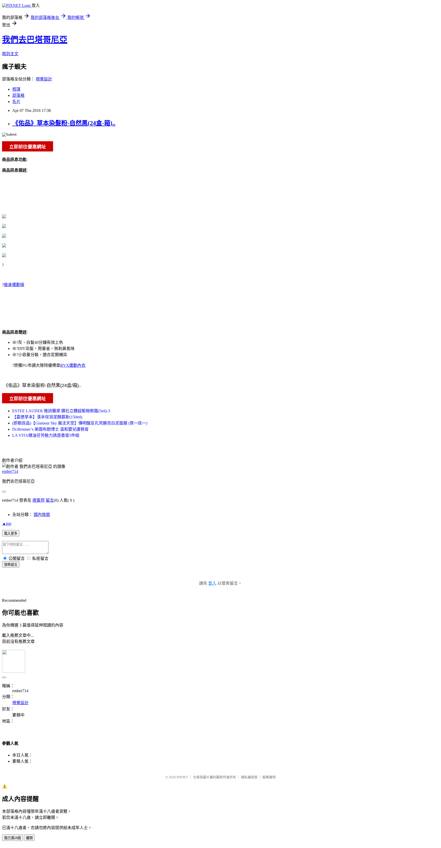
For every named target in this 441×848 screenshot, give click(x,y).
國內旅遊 (42, 514)
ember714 (10, 471)
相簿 (16, 89)
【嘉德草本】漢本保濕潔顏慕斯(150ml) (47, 417)
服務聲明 (269, 777)
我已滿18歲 (12, 838)
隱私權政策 (249, 777)
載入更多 (10, 533)
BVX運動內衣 (72, 365)
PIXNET (182, 777)
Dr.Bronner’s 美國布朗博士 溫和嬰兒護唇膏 (50, 429)
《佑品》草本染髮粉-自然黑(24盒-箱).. (63, 123)
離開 (29, 838)
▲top (6, 523)
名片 (16, 101)
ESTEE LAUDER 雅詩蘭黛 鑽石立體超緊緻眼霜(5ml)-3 (61, 411)
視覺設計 (44, 79)
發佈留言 (10, 565)
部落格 (18, 95)
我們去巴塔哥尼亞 (34, 39)
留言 (50, 500)
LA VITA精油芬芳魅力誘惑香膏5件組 (45, 435)
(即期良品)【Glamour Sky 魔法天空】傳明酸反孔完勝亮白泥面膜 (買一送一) (79, 423)
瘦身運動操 (14, 284)
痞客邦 (38, 500)
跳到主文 (10, 54)
